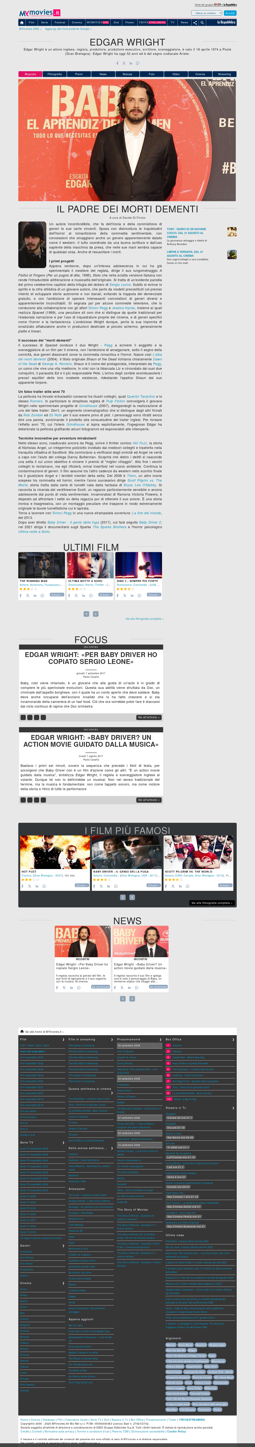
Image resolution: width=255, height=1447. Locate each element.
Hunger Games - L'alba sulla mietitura (90, 1200)
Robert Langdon (175, 1388)
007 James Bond (224, 1377)
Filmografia (55, 74)
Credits (25, 1431)
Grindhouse (88, 405)
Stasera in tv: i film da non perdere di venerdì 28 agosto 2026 (199, 1277)
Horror (89, 585)
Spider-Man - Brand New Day (188, 1057)
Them (131, 475)
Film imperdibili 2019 (31, 1099)
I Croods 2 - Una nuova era (181, 1212)
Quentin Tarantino (141, 396)
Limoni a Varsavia (78, 1116)
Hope (72, 1236)
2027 (23, 1045)
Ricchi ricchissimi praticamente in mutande (189, 1182)
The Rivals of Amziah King (83, 1358)
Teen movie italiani (177, 1393)
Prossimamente (156, 1419)
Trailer (172, 1419)
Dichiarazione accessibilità (148, 1431)
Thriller (99, 585)
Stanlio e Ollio (173, 1133)
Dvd (106, 1419)
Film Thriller (26, 1257)
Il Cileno (73, 1122)
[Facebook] (117, 63)
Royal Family (174, 1371)
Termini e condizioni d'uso (93, 1431)
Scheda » (57, 594)
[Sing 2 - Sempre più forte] (138, 565)
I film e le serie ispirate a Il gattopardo (187, 1361)
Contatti (37, 1431)
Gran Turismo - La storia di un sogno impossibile (192, 1202)
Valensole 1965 (77, 1181)
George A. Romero (57, 363)
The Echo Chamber (128, 1172)
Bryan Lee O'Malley (140, 484)
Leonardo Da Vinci (194, 1371)
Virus (188, 1382)
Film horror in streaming (82, 1081)
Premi (79, 74)
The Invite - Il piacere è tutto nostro (88, 1194)
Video (176, 74)
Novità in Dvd (27, 1134)
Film (60, 1419)
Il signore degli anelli (178, 1404)
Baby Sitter (211, 1366)
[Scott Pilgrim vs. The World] (198, 852)
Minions (171, 1344)
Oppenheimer (194, 1366)
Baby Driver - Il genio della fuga (73, 522)
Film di (24, 1122)
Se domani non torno (80, 1272)
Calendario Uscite (76, 1419)
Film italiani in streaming (82, 1075)
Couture (73, 1134)
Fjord (71, 1242)
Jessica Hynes (123, 307)
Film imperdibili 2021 (31, 1087)
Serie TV (95, 1419)
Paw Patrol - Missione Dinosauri (135, 1138)
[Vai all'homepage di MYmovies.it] (39, 16)
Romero (36, 400)
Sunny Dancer (125, 1063)
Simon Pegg (98, 307)
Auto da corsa (174, 1382)
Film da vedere (28, 1111)
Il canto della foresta (80, 1278)
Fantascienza (53, 585)
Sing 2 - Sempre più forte (137, 581)
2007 (58, 875)
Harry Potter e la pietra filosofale (87, 1140)
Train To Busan (125, 1051)
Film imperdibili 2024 (31, 1069)
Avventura (36, 585)
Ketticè (121, 1102)
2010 (220, 875)
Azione (24, 585)
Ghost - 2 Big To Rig (185, 1099)
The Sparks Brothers (110, 526)
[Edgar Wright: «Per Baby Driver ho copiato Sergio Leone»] (83, 941)
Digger (72, 1296)
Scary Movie (185, 1344)
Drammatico (76, 585)
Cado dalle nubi (175, 1192)
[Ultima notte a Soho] (90, 565)
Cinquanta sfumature (178, 1377)
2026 (31, 1045)
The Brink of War (78, 1370)
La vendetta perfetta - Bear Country (88, 1110)
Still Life (170, 1143)
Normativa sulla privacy (59, 1431)
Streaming (224, 74)
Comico (26, 875)
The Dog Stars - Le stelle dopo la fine (89, 1098)
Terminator (204, 1409)
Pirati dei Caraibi (202, 1377)
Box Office (137, 1419)
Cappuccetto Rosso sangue (181, 1173)
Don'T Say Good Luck (81, 1382)
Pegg (108, 344)
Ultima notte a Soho (34, 531)
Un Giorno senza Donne (82, 1376)
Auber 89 (122, 1202)
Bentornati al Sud (78, 1248)
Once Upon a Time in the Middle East (89, 1331)
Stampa (127, 74)
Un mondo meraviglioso (130, 1166)
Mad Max (172, 1409)
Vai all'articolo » (149, 717)
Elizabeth (171, 1123)
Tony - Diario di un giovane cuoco (87, 1104)
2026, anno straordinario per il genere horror (190, 1317)
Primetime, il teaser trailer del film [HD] (187, 1241)
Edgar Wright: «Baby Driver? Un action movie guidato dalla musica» (91, 741)
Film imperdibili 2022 (31, 1081)
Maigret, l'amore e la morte (83, 1352)
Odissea (177, 1051)
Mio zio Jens (76, 1325)
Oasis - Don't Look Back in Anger (135, 1190)
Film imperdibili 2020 (31, 1093)
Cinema (200, 74)
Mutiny (121, 1178)
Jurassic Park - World (220, 1371)
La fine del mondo (146, 512)
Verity (72, 1302)
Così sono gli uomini (80, 1346)
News (103, 74)
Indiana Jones (202, 1382)
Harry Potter (194, 1388)
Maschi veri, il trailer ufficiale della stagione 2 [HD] (193, 1283)
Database (49, 1419)
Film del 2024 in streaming (83, 1057)
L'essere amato (77, 1290)
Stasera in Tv (119, 1419)
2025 (38, 1045)
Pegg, (157, 363)
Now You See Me (176, 1350)
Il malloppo (123, 1084)
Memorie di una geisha (178, 1153)
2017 (153, 875)
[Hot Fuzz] (55, 852)
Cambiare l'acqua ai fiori (82, 1260)
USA (153, 585)
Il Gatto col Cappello (80, 1254)
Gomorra (201, 1344)
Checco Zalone (175, 1366)
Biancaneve (218, 1361)
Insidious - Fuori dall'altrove (84, 1160)
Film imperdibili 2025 (31, 1063)
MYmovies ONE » (30, 29)
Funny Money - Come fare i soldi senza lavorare (192, 1163)
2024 (46, 1045)
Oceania (73, 1154)
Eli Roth (55, 414)
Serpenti (122, 1184)
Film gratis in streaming (81, 1045)
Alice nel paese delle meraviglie (210, 1404)
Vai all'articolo (100, 987)
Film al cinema (28, 1116)
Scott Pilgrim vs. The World (188, 871)
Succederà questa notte (82, 1266)
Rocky (217, 1409)
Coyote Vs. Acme (126, 1057)
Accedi (230, 13)
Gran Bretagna (43, 875)
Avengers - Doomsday (81, 1212)
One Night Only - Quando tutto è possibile (195, 1081)
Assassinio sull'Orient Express (182, 1222)
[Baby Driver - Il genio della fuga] (127, 852)
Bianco (72, 1284)
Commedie (26, 1251)
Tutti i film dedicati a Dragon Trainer (186, 1355)
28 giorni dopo (217, 1344)
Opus (212, 1355)
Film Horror (26, 1263)
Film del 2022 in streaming (83, 1069)
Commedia (140, 585)
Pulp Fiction (115, 401)
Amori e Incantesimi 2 (129, 1160)
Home (24, 1419)
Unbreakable (221, 1382)
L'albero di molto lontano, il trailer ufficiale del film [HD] (196, 1262)
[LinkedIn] (131, 63)
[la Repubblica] (230, 4)
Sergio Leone (120, 284)
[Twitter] (124, 63)
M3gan (192, 1350)
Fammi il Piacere (126, 1096)
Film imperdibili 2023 (31, 1075)
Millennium (210, 1388)
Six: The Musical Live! (81, 1364)
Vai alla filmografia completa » (145, 618)
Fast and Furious (200, 1393)
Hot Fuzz (140, 443)
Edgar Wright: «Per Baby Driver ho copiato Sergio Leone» (91, 658)
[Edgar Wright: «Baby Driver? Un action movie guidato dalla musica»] (141, 941)
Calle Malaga (76, 1224)
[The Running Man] (41, 565)
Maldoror (74, 1175)
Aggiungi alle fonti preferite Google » (68, 29)
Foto (152, 74)
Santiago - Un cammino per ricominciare (91, 1206)
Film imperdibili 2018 (31, 1105)
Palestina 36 (76, 1230)
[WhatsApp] (138, 63)
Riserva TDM (120, 1431)
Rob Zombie (33, 414)
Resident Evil (76, 1218)
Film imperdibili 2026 (31, 1057)
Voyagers (171, 1113)
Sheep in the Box (78, 1128)
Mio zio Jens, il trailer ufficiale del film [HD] (189, 1247)
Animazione (124, 585)
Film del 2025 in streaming (83, 1051)
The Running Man (33, 581)
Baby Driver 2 (150, 522)
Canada (188, 875)
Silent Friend (124, 1090)
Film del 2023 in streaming (83, 1063)
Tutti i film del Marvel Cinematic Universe (189, 1398)
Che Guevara (187, 1409)
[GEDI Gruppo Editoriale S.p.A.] (217, 4)
